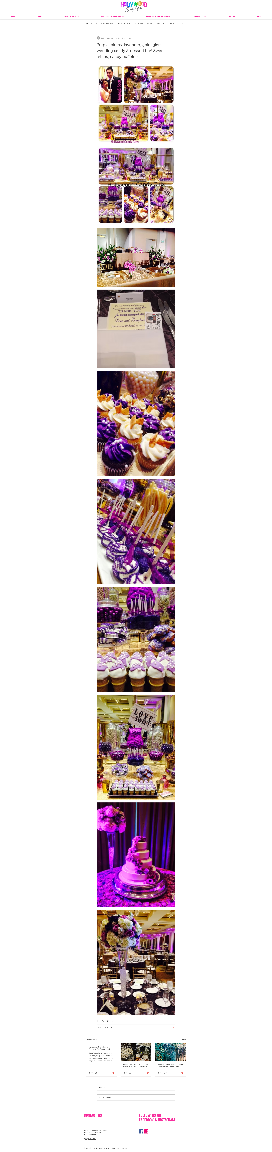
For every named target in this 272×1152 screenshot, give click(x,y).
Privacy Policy (89, 1148)
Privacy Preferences (119, 1148)
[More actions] (174, 38)
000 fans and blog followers (144, 23)
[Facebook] (141, 1131)
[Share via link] (113, 1021)
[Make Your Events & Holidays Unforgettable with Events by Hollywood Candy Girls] (136, 1052)
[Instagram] (146, 1131)
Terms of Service (102, 1148)
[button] (183, 23)
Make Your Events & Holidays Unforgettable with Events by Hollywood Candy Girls (135, 1065)
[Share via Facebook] (98, 1021)
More (170, 23)
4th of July (160, 23)
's (96, 23)
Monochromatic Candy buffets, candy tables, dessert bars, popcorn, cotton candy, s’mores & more (170, 1065)
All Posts (89, 23)
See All (183, 1039)
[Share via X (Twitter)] (103, 1021)
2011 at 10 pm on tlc (124, 23)
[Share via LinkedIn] (108, 1021)
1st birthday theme (107, 23)
